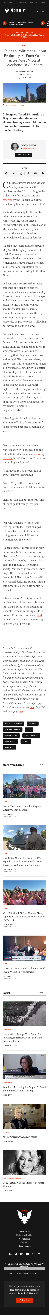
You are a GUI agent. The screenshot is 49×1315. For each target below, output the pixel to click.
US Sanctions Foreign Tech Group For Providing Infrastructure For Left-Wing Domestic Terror (22, 1038)
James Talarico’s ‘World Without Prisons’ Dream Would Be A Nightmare (24, 970)
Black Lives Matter (13, 723)
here (32, 707)
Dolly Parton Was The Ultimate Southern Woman (24, 1184)
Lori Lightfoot (31, 735)
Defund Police (11, 735)
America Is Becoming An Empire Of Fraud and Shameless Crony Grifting (24, 1089)
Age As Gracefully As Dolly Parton (20, 1136)
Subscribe (24, 1300)
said (39, 615)
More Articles (24, 155)
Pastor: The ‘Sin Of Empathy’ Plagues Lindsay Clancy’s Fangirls (22, 808)
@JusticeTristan (30, 148)
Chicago (33, 723)
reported (7, 199)
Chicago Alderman (12, 729)
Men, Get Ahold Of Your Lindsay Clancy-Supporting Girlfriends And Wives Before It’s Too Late (24, 917)
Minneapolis (10, 741)
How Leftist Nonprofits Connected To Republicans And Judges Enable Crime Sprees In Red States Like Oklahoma (22, 861)
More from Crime (13, 765)
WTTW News (9, 747)
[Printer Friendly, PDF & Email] (42, 173)
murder (26, 741)
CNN (29, 729)
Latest (6, 992)
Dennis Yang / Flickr (15, 105)
